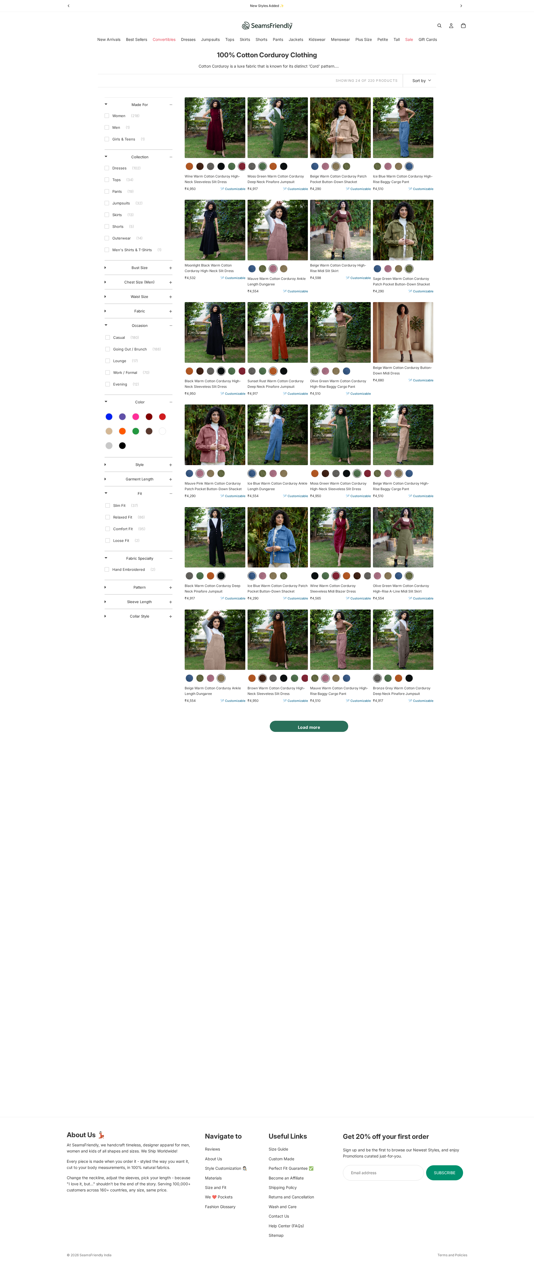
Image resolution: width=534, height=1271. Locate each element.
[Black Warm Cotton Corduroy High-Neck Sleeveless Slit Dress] (215, 332)
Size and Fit (215, 1187)
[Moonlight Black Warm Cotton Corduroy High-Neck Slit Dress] (215, 230)
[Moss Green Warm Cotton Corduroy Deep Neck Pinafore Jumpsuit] (278, 127)
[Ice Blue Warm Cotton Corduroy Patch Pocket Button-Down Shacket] (278, 537)
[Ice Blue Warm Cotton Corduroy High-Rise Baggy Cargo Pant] (403, 127)
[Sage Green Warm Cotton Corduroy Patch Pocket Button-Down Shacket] (403, 230)
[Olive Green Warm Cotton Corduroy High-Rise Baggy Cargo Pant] (340, 332)
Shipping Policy (283, 1187)
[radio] (189, 166)
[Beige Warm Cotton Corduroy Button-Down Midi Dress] (403, 332)
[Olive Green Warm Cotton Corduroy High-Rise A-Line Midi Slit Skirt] (403, 537)
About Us (213, 1158)
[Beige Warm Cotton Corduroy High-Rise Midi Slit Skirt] (340, 230)
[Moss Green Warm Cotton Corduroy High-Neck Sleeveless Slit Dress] (340, 434)
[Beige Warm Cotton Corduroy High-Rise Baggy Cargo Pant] (403, 434)
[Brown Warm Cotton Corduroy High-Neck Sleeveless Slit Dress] (278, 639)
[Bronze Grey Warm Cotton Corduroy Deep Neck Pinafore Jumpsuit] (403, 639)
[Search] (439, 25)
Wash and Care (282, 1206)
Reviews (212, 1149)
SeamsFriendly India (96, 1255)
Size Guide (278, 1149)
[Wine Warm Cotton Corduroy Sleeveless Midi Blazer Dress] (340, 537)
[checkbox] (138, 115)
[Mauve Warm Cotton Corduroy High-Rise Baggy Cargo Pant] (340, 639)
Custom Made (281, 1158)
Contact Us (279, 1216)
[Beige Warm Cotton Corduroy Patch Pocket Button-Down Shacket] (340, 127)
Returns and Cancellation (291, 1197)
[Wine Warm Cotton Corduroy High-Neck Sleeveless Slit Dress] (215, 127)
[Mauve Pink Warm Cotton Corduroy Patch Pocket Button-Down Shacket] (215, 434)
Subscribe (444, 1172)
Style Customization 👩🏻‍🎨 (226, 1168)
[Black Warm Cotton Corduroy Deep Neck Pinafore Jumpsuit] (215, 537)
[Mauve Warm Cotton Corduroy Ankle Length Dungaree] (278, 230)
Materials (213, 1177)
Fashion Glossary (220, 1206)
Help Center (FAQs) (286, 1225)
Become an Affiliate (286, 1177)
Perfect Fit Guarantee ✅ (291, 1168)
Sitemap (276, 1235)
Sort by (419, 80)
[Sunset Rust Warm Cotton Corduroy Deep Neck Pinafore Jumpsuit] (278, 332)
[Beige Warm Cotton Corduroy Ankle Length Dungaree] (215, 639)
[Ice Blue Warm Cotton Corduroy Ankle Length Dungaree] (278, 434)
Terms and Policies (452, 1255)
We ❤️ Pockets (219, 1197)
